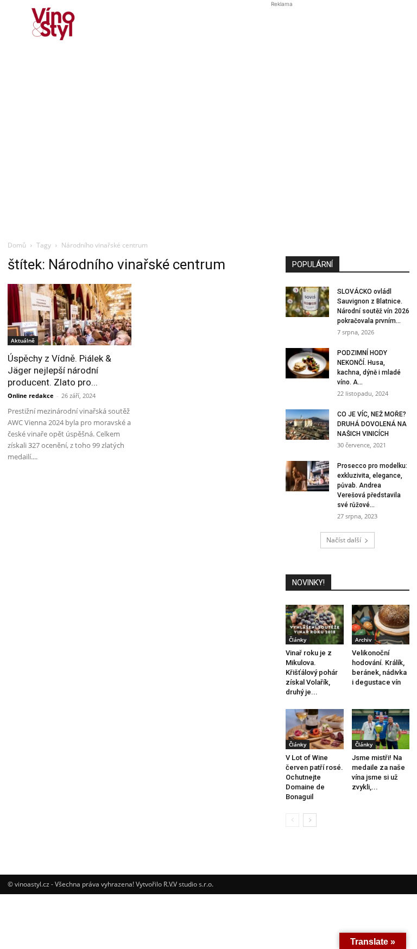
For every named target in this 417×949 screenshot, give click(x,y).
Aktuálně (23, 340)
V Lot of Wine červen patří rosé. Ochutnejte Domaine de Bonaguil (314, 777)
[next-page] (310, 820)
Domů (17, 245)
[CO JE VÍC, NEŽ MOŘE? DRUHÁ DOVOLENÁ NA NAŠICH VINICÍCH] (307, 424)
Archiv (363, 639)
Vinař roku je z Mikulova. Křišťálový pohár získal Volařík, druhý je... (312, 672)
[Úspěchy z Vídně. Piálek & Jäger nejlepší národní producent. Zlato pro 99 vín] (69, 314)
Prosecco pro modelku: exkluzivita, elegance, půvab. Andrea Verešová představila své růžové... (372, 485)
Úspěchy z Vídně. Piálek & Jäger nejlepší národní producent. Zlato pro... (59, 370)
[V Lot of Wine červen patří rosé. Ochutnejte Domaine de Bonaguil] (315, 729)
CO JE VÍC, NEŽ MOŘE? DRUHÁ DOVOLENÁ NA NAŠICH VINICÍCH (372, 424)
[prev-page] (292, 820)
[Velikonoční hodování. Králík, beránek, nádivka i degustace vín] (381, 624)
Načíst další (343, 540)
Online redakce (31, 395)
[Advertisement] (208, 155)
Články (297, 639)
